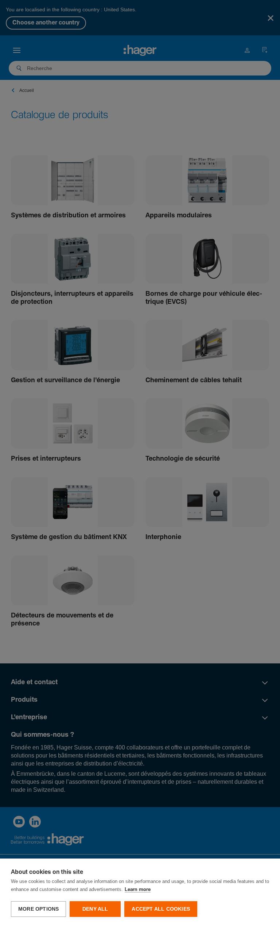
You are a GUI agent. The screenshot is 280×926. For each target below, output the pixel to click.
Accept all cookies (161, 909)
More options (38, 909)
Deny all (95, 909)
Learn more (138, 889)
